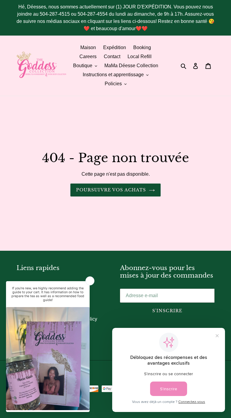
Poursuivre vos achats (111, 190)
